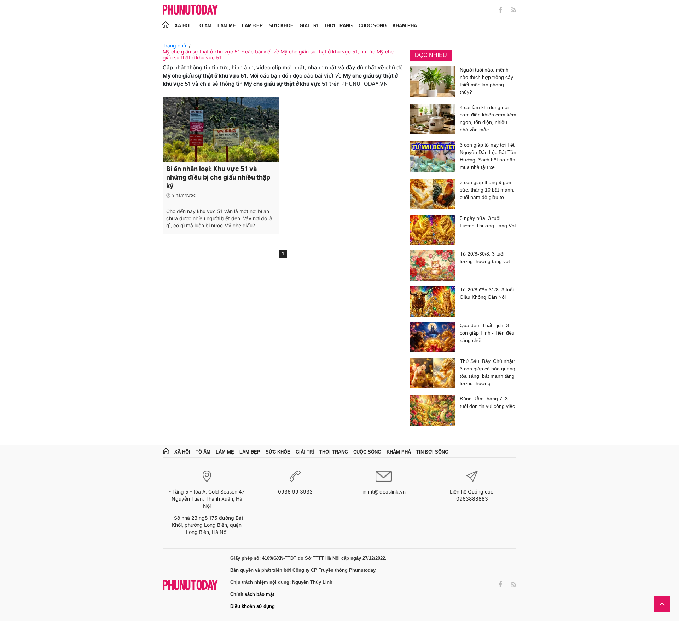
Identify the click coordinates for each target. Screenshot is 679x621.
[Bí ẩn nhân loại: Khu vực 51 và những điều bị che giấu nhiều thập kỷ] (221, 129)
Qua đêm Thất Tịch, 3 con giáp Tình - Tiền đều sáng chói (487, 333)
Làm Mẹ (226, 25)
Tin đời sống (432, 452)
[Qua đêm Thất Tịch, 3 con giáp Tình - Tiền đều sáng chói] (432, 337)
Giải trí (309, 25)
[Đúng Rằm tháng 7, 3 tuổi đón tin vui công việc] (432, 410)
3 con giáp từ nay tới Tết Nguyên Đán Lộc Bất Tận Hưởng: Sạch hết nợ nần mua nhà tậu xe (488, 156)
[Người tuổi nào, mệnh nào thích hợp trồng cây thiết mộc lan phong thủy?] (432, 82)
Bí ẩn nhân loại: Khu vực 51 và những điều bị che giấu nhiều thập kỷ (218, 177)
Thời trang (338, 25)
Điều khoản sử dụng (252, 606)
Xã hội (183, 25)
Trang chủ (174, 45)
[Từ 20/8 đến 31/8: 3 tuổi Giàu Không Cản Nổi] (432, 301)
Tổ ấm (204, 25)
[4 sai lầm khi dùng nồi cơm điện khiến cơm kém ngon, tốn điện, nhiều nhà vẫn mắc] (432, 120)
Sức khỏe (281, 25)
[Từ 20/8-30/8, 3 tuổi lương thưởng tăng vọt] (432, 265)
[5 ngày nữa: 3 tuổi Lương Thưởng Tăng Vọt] (432, 230)
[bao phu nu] (190, 10)
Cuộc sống (373, 25)
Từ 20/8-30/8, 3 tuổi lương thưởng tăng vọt (485, 257)
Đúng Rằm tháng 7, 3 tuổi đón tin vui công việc (487, 402)
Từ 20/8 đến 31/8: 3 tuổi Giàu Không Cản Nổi (487, 293)
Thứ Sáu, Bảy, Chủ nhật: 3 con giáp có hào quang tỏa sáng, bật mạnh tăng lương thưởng (487, 372)
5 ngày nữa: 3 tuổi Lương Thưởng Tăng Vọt (488, 221)
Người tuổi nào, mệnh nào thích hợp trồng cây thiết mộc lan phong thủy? (486, 81)
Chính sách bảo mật (252, 594)
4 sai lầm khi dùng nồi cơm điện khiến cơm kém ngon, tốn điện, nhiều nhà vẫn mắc (488, 118)
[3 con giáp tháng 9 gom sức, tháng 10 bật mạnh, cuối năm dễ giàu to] (432, 194)
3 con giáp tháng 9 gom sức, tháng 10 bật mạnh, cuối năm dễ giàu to (487, 190)
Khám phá (405, 25)
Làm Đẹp (252, 25)
